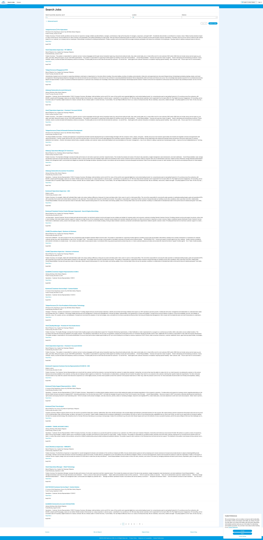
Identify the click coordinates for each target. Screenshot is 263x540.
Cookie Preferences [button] (158, 538)
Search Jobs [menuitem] (11, 2)
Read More (48, 41)
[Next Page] (142, 524)
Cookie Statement (233, 527)
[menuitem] (3, 2)
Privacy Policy (133, 538)
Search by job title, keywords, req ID (55, 15)
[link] (123, 524)
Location (134, 15)
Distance (184, 15)
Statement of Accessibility (145, 538)
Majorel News (145, 532)
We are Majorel (98, 532)
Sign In (260, 2)
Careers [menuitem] (19, 2)
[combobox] (157, 17)
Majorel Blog (193, 532)
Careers (47, 532)
